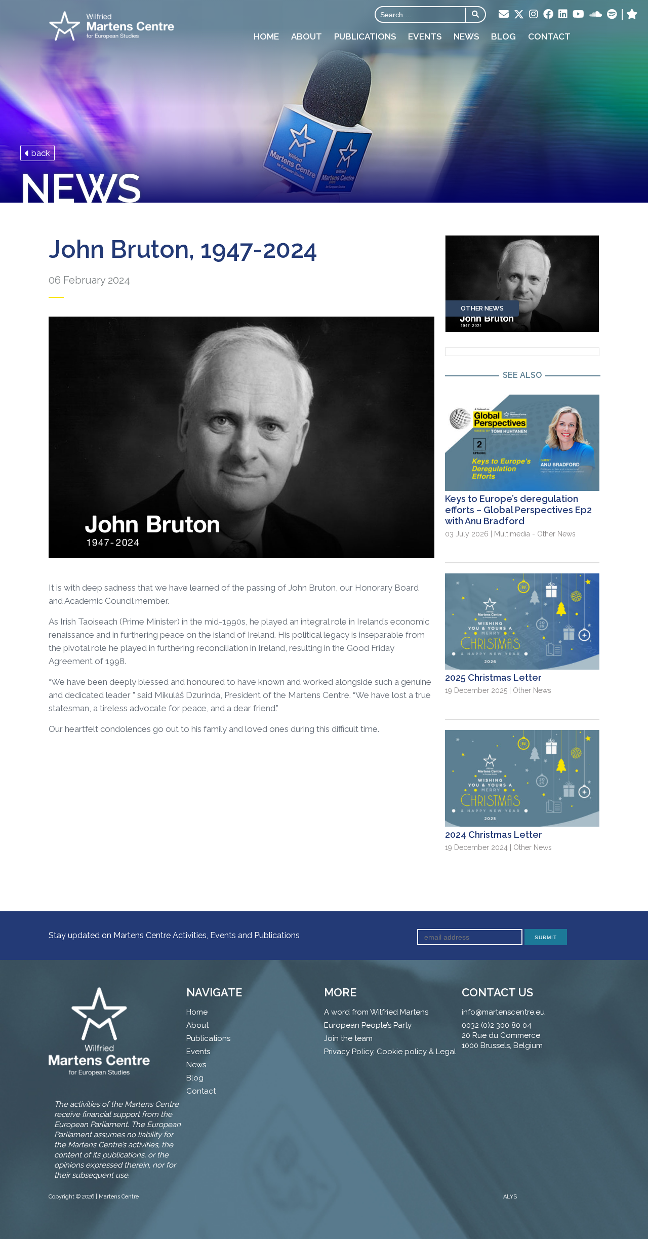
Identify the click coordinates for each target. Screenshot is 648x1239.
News (466, 36)
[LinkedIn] (563, 14)
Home (266, 36)
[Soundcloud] (595, 14)
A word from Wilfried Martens (376, 1012)
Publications (365, 36)
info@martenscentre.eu (503, 1012)
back (39, 153)
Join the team (348, 1038)
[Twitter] (519, 15)
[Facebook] (548, 14)
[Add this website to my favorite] (632, 14)
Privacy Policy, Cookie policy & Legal (390, 1051)
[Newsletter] (504, 14)
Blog (503, 36)
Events (424, 36)
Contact (549, 36)
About (306, 36)
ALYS (510, 1196)
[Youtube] (578, 14)
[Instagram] (533, 14)
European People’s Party (368, 1025)
